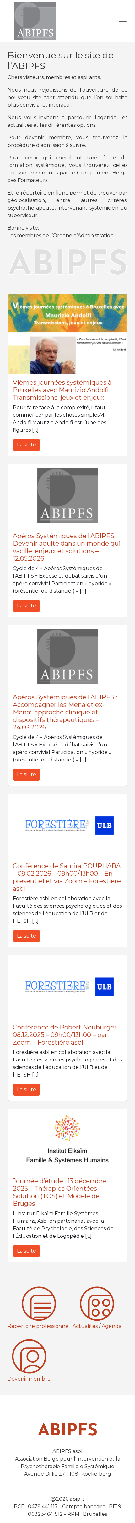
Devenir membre (29, 1379)
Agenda (112, 1326)
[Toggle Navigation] (122, 21)
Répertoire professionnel (39, 1326)
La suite (26, 445)
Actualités (85, 1326)
